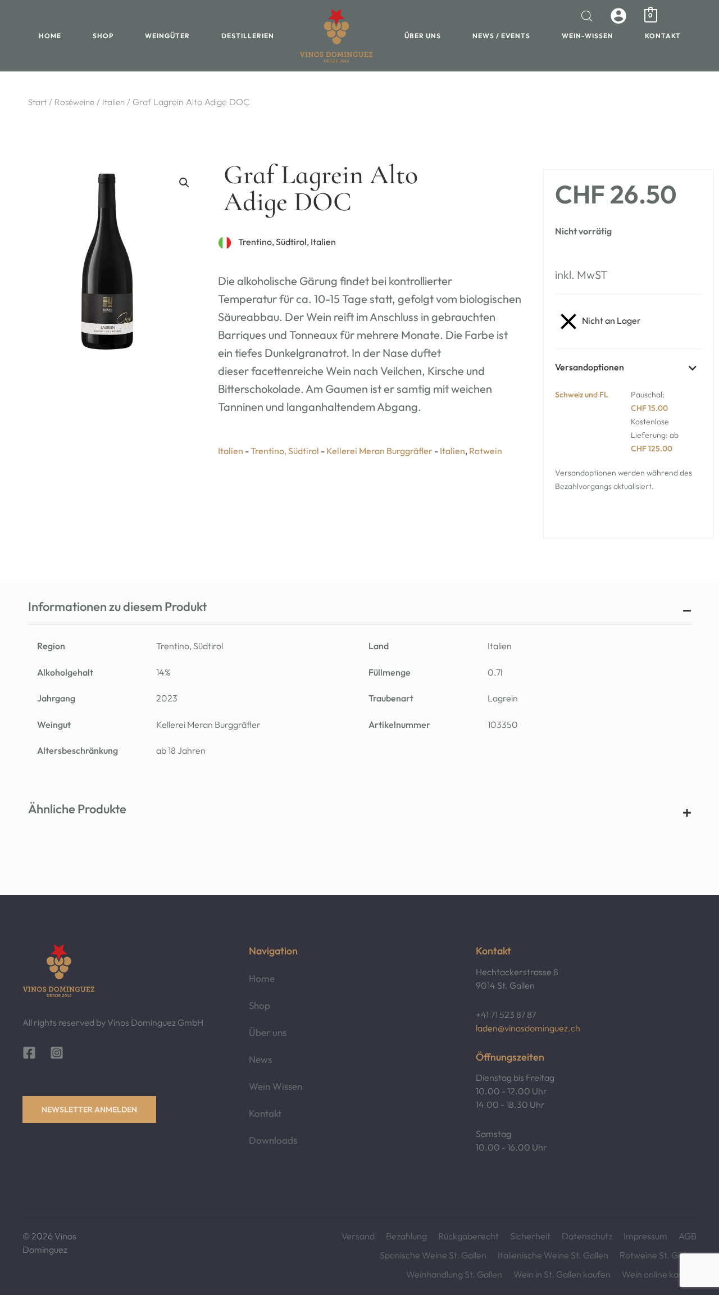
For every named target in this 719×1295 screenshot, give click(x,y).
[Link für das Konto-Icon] (618, 15)
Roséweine (74, 102)
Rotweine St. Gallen (658, 1255)
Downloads (273, 1140)
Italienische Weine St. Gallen (553, 1255)
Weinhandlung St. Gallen (454, 1274)
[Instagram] (56, 1052)
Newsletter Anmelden (89, 1109)
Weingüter (167, 35)
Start (37, 102)
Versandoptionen (589, 367)
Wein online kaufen (659, 1274)
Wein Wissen (275, 1086)
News (260, 1059)
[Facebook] (29, 1052)
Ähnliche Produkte (77, 809)
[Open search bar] (587, 16)
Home (50, 35)
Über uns (422, 35)
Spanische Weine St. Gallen (433, 1255)
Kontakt (663, 35)
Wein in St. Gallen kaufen (562, 1274)
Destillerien (247, 35)
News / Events (501, 35)
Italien (113, 102)
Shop (103, 35)
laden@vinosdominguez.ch (528, 1028)
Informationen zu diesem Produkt (117, 606)
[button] (184, 183)
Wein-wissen (587, 35)
